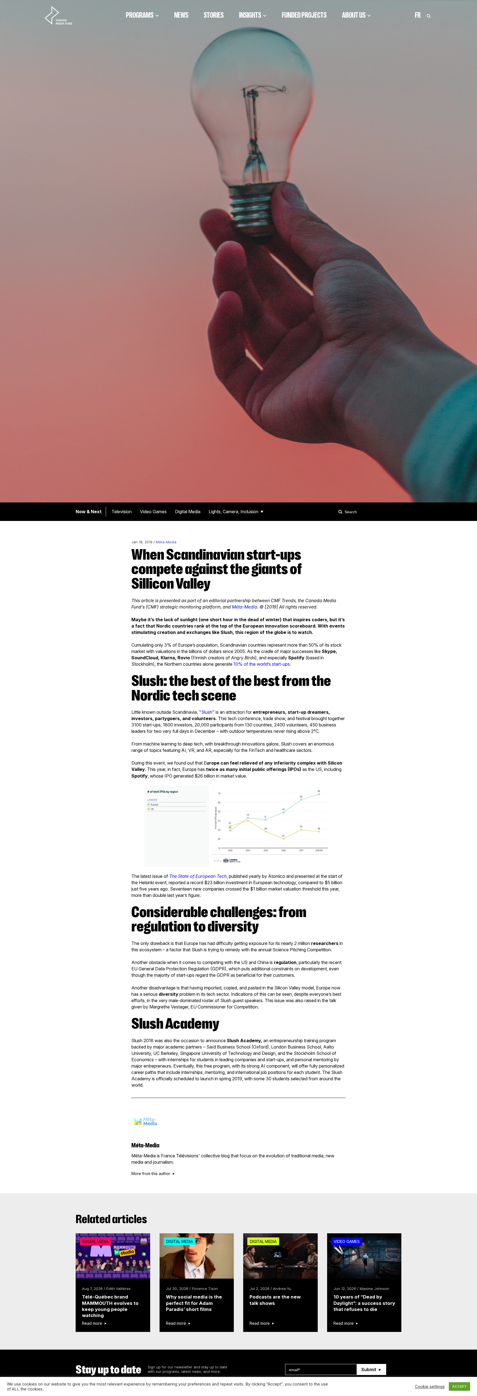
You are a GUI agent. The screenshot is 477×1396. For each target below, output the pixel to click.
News (181, 15)
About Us (353, 15)
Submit (368, 1369)
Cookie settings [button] (430, 1386)
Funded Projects (304, 15)
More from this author (150, 1174)
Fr (418, 15)
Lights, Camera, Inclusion (233, 511)
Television (122, 511)
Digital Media (187, 511)
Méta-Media (166, 542)
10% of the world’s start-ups (262, 664)
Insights (250, 15)
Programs (139, 15)
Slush (206, 712)
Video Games (153, 511)
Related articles (111, 1219)
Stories (214, 15)
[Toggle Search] (429, 15)
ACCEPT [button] (459, 1386)
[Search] (341, 511)
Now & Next (89, 511)
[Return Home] (62, 15)
